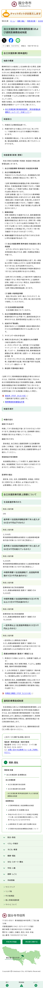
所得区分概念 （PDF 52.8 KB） (18, 693)
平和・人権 (11, 868)
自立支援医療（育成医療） (17, 784)
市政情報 (11, 880)
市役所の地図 (11, 942)
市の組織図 (10, 896)
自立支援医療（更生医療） (17, 789)
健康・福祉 (21, 21)
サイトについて (11, 904)
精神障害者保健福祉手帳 (14, 402)
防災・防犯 (11, 837)
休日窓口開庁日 (31, 942)
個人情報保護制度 (12, 900)
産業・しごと (12, 874)
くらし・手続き (13, 843)
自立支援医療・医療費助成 (16, 775)
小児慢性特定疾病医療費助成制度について (23, 829)
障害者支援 (31, 21)
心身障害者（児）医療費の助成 (18, 810)
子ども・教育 (12, 849)
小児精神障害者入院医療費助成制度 (21, 805)
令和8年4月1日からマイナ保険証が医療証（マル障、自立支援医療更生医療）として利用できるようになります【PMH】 (23, 817)
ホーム (12, 21)
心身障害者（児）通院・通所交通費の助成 (22, 824)
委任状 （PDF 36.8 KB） (15, 396)
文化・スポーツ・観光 (15, 862)
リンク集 (9, 891)
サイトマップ (10, 887)
